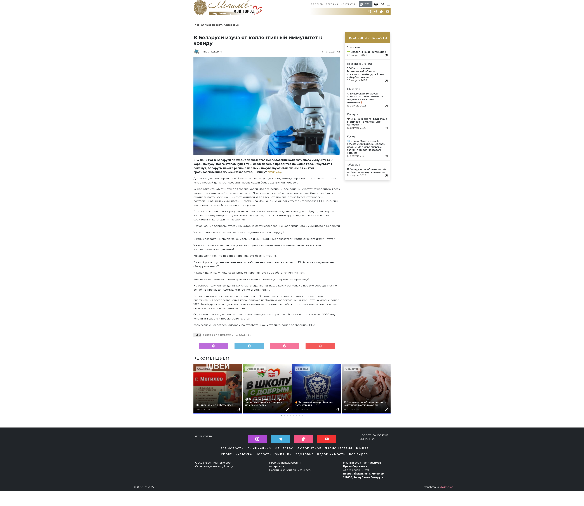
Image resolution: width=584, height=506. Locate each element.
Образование (255, 368)
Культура (244, 454)
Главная (198, 24)
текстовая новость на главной (227, 335)
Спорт (226, 454)
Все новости (214, 24)
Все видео (358, 454)
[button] (292, 415)
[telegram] (375, 11)
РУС (366, 4)
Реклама (332, 4)
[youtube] (387, 11)
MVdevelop (446, 487)
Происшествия (338, 448)
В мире (362, 448)
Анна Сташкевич (211, 51)
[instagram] (369, 11)
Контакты (348, 4)
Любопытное (309, 448)
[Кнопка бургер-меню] (388, 3)
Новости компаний (274, 454)
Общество (203, 368)
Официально (259, 448)
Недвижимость (331, 454)
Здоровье (232, 24)
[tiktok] (381, 11)
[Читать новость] (386, 55)
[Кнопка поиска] (382, 3)
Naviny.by (274, 172)
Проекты (317, 4)
